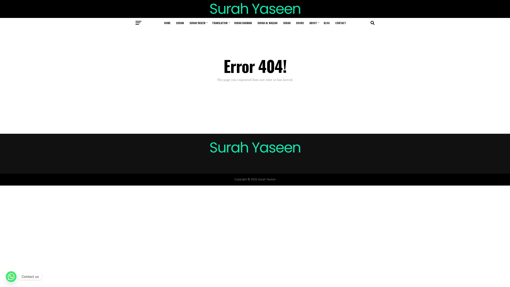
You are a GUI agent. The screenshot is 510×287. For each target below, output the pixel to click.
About (313, 23)
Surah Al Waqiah (267, 23)
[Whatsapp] (11, 276)
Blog (327, 23)
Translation (220, 23)
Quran (180, 23)
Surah (287, 23)
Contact (340, 23)
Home (167, 23)
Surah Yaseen (197, 23)
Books (300, 23)
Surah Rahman (243, 23)
